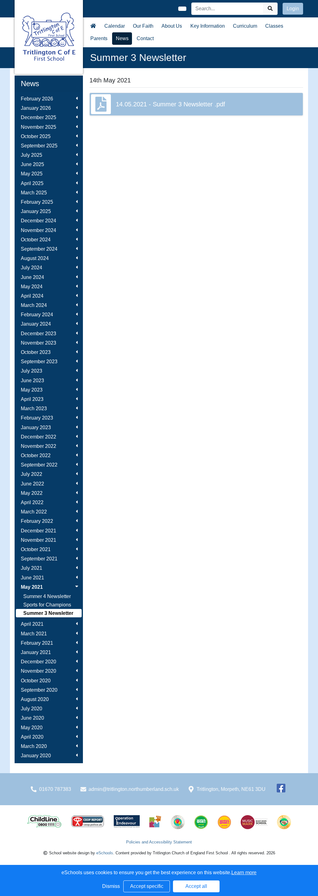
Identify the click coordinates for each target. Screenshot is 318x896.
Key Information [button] (207, 26)
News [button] (122, 38)
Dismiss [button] (111, 886)
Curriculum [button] (245, 26)
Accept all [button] (196, 886)
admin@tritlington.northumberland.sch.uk (134, 789)
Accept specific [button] (146, 886)
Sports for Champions (47, 604)
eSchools (104, 853)
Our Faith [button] (143, 26)
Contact (145, 38)
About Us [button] (171, 26)
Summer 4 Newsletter (47, 596)
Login (293, 8)
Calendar (114, 26)
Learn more (244, 872)
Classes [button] (274, 26)
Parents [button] (98, 38)
